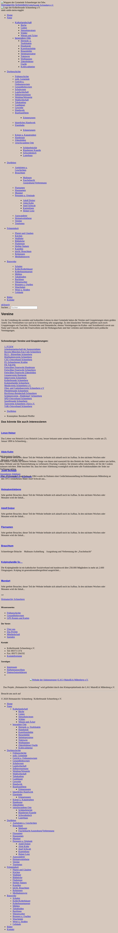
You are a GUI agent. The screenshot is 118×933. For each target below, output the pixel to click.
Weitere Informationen (10, 476)
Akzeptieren (5, 474)
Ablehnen (16, 474)
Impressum (27, 476)
